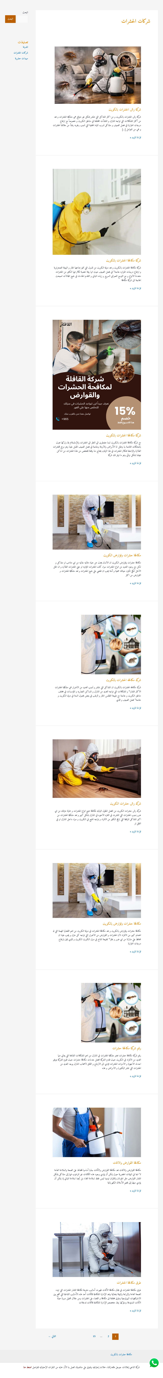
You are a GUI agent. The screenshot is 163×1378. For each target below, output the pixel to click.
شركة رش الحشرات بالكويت (125, 110)
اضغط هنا (27, 1367)
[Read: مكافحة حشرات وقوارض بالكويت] (97, 890)
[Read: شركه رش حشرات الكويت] (97, 768)
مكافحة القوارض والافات (127, 1163)
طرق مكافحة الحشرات (129, 1283)
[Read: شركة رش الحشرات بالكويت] (98, 75)
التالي (52, 1336)
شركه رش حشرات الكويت (125, 804)
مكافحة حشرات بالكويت (121, 1354)
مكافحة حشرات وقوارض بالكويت (122, 924)
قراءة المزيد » (135, 137)
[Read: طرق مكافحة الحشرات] (97, 1249)
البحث (25, 12)
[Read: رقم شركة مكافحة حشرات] (111, 1013)
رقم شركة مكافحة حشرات (126, 1048)
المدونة (25, 47)
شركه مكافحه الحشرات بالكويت (123, 680)
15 (94, 1336)
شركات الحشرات (21, 53)
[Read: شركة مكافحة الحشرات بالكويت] (97, 212)
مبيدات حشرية (21, 58)
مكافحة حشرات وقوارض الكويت (122, 555)
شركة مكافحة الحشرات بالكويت (123, 261)
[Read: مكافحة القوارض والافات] (97, 1132)
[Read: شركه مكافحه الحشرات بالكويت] (111, 644)
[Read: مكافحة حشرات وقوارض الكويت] (97, 522)
